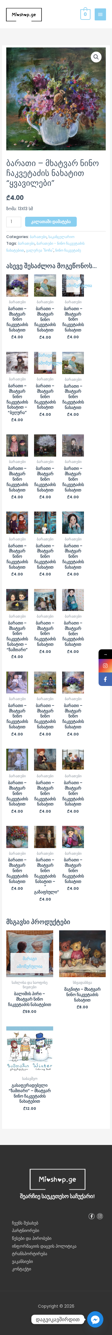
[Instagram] (105, 665)
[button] (96, 57)
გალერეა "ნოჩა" (39, 250)
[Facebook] (105, 679)
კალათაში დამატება (51, 222)
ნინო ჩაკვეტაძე (68, 250)
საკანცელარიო (61, 236)
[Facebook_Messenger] (95, 1319)
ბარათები (38, 236)
